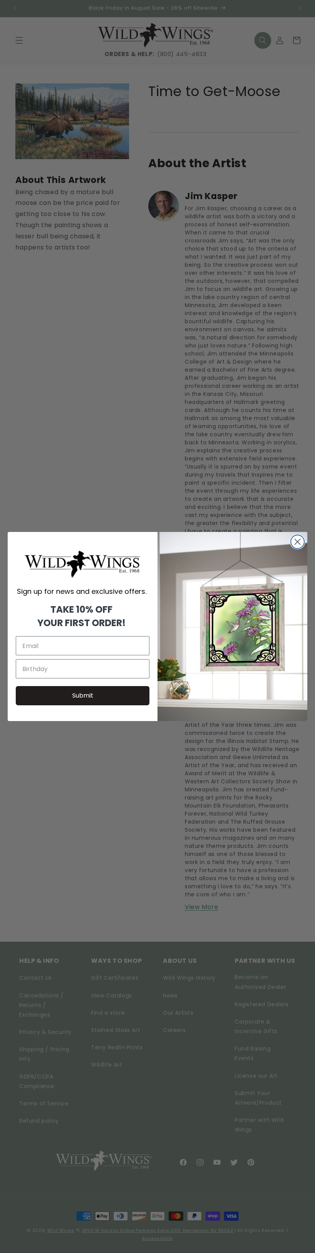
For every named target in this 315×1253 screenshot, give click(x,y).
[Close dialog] (297, 541)
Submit (82, 695)
